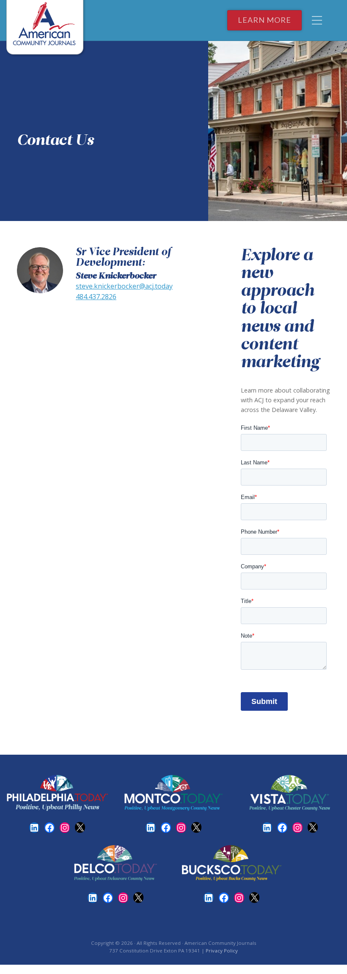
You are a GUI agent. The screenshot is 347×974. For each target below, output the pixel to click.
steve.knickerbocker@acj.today (124, 286)
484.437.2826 (96, 296)
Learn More (264, 20)
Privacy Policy (222, 950)
